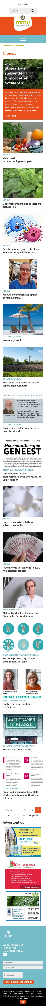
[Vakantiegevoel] (23, 319)
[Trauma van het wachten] (23, 729)
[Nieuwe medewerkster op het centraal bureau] (23, 274)
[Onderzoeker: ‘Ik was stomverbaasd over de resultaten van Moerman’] (23, 453)
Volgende (33, 815)
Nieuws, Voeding (11, 609)
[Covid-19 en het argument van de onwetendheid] (23, 407)
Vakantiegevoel (12, 340)
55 (39, 809)
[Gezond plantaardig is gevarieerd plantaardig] (23, 183)
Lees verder (10, 116)
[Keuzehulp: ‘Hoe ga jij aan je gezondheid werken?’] (23, 638)
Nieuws (6, 154)
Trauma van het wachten (17, 749)
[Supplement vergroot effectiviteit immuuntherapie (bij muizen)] (23, 228)
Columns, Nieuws (12, 336)
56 (9, 815)
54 (32, 809)
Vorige (9, 810)
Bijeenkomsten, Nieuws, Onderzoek (21, 655)
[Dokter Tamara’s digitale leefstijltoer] (23, 683)
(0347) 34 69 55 (9, 948)
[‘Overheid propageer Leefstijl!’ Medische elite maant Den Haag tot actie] (23, 771)
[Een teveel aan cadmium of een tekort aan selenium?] (23, 362)
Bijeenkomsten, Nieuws (14, 700)
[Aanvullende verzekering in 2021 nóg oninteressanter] (23, 547)
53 (26, 809)
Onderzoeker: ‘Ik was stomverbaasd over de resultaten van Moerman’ (22, 476)
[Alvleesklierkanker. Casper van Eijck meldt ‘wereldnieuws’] (23, 592)
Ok (22, 1002)
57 (16, 815)
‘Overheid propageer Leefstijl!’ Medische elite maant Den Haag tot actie (21, 795)
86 (24, 815)
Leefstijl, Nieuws (11, 788)
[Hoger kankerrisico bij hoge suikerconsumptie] (23, 501)
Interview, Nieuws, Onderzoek (18, 470)
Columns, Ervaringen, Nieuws (18, 746)
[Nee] (43, 997)
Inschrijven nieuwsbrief (18, 982)
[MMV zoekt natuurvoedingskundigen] (23, 137)
